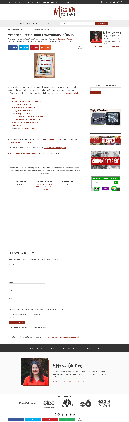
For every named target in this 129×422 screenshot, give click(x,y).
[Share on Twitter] (33, 419)
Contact (103, 47)
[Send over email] (67, 419)
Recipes (54, 2)
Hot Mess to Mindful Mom (23, 108)
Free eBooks (45, 187)
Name (11, 282)
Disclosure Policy (65, 39)
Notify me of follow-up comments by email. (25, 314)
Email (11, 290)
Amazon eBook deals (26, 128)
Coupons (69, 2)
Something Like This (21, 114)
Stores (30, 2)
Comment (12, 264)
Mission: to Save (64, 12)
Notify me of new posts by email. (22, 318)
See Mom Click (72, 93)
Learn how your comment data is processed (60, 337)
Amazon (39, 184)
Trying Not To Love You (22, 111)
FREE (37, 187)
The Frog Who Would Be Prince (26, 119)
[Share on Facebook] (16, 419)
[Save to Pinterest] (50, 419)
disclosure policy (67, 41)
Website (12, 298)
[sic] (13, 99)
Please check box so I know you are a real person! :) (28, 327)
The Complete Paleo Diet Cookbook (27, 116)
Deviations (16, 125)
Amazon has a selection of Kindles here (25, 153)
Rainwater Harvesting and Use (25, 123)
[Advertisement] (44, 221)
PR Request (114, 47)
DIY (61, 2)
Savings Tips (20, 2)
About (9, 2)
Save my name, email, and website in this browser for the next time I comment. (37, 309)
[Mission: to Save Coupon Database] (105, 170)
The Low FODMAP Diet (22, 105)
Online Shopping (42, 2)
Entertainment (48, 184)
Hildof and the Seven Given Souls (26, 102)
